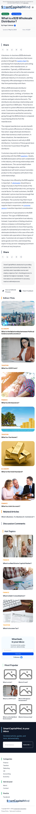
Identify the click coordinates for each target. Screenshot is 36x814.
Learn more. (25, 2)
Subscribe (18, 653)
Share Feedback (27, 291)
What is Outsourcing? (25, 717)
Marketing (6, 768)
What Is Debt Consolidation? (14, 596)
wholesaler (16, 183)
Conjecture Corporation (19, 808)
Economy (5, 329)
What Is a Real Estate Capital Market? (17, 563)
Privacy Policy (4, 811)
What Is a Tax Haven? (9, 437)
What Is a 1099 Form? (9, 368)
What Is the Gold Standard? (12, 472)
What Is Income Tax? (11, 628)
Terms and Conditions (15, 811)
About (5, 785)
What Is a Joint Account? (10, 506)
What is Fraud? (23, 682)
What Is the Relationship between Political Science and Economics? (17, 332)
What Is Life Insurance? (10, 403)
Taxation (4, 365)
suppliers (24, 156)
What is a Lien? (7, 682)
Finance (4, 400)
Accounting (7, 774)
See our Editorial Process (10, 291)
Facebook (6, 797)
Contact (6, 788)
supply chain (21, 61)
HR (4, 771)
